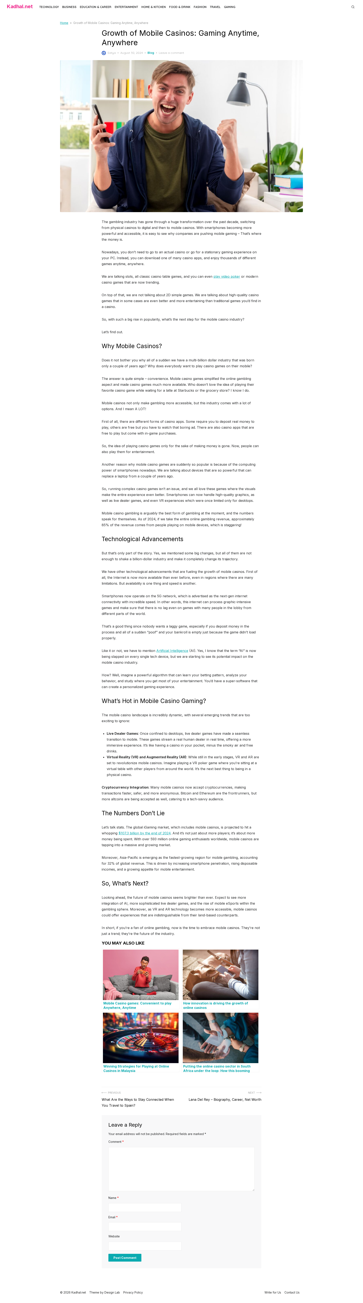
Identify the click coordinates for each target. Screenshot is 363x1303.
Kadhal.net (20, 6)
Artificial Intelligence (172, 651)
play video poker (226, 276)
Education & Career (95, 7)
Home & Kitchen (153, 7)
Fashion (200, 7)
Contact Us (292, 1292)
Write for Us (272, 1292)
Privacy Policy (133, 1292)
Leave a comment (171, 53)
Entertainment (126, 7)
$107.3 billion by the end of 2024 (144, 833)
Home (64, 23)
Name (113, 1198)
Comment (116, 1141)
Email (113, 1217)
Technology (49, 7)
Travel (215, 7)
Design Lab (112, 1292)
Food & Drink (179, 7)
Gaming (229, 7)
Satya (112, 53)
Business (69, 7)
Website (114, 1236)
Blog (150, 53)
